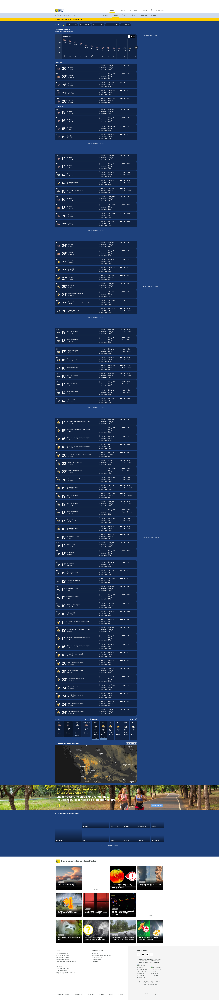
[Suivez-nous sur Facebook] (139, 954)
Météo (60, 15)
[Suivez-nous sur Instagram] (143, 954)
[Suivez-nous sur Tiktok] (151, 954)
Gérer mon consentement (64, 964)
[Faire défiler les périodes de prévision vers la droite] (136, 47)
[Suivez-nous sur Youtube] (147, 954)
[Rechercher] (151, 10)
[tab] (129, 36)
